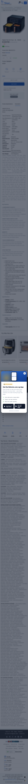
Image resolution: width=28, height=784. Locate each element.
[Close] (24, 373)
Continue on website (14, 410)
